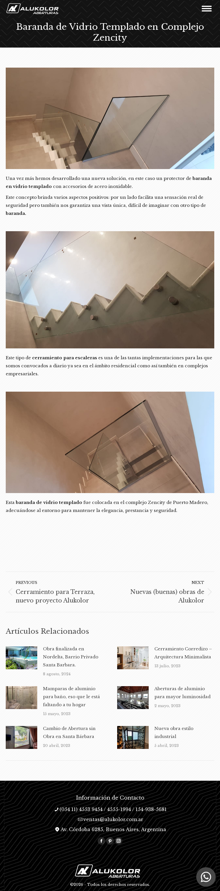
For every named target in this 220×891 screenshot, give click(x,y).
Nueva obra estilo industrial (173, 732)
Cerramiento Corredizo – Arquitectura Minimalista (183, 653)
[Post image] (21, 657)
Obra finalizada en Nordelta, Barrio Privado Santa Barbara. (70, 657)
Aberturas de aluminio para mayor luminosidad (182, 692)
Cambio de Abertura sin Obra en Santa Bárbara (69, 732)
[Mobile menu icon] (206, 8)
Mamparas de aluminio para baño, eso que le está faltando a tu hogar (71, 696)
